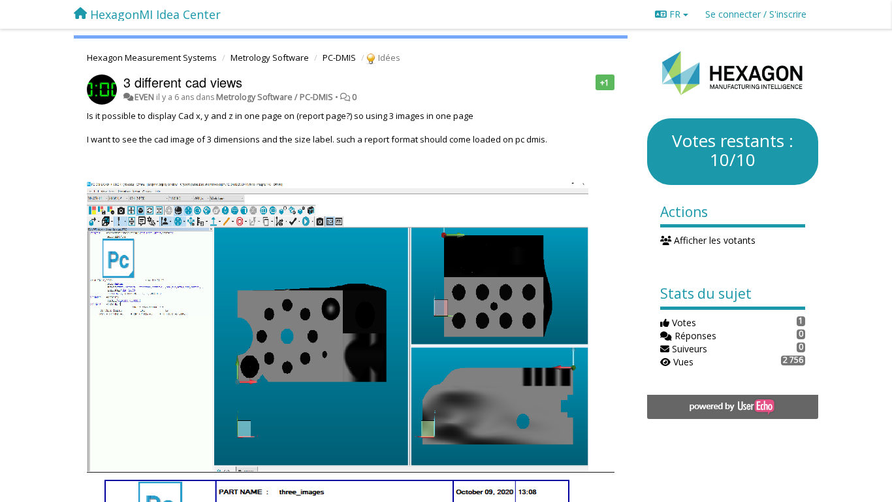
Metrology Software (270, 57)
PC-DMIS (339, 57)
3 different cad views (182, 82)
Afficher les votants (713, 240)
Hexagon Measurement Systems (152, 57)
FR (675, 14)
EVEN (144, 97)
